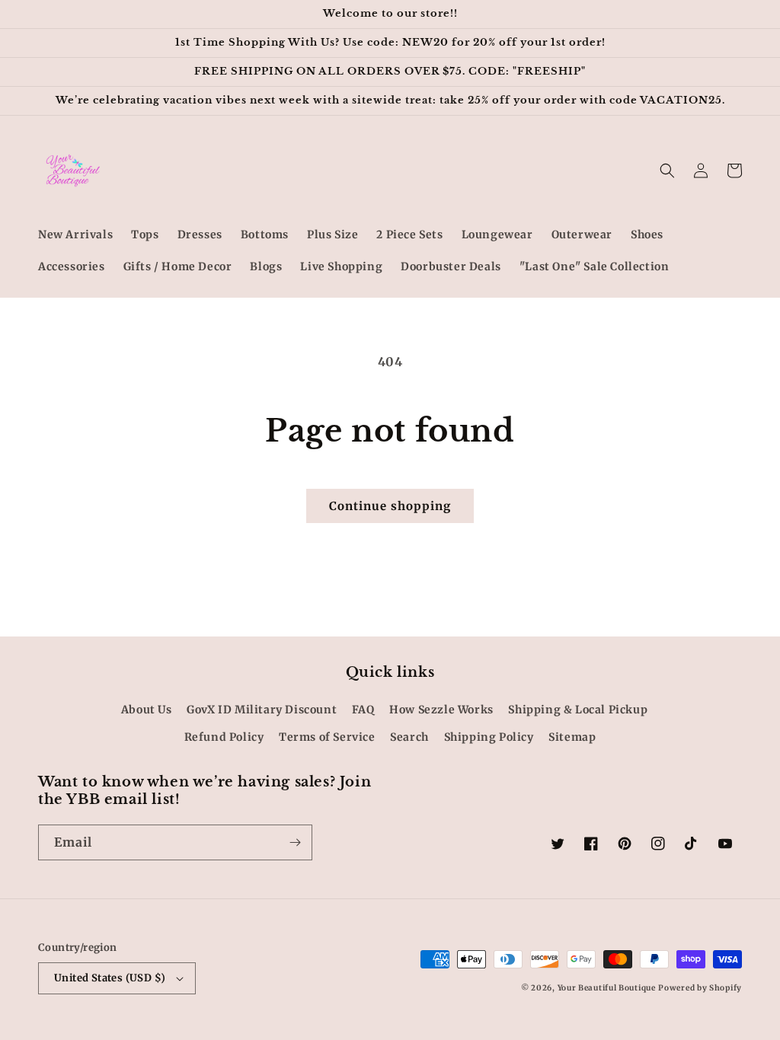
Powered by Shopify (700, 988)
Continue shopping (390, 506)
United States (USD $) (109, 977)
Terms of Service (327, 737)
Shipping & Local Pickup (577, 709)
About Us (146, 709)
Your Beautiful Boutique (607, 988)
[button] (667, 170)
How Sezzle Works (441, 709)
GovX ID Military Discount (262, 709)
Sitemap (572, 737)
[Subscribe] (295, 842)
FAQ (363, 709)
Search (409, 737)
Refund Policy (224, 737)
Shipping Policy (489, 737)
